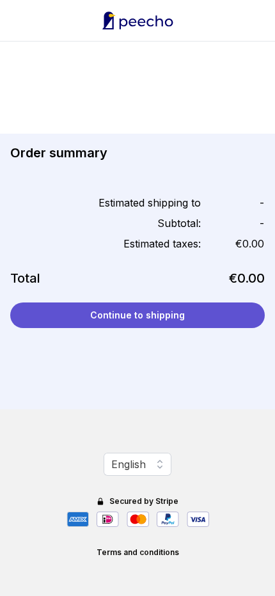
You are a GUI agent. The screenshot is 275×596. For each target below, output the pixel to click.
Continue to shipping (137, 315)
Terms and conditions (138, 552)
